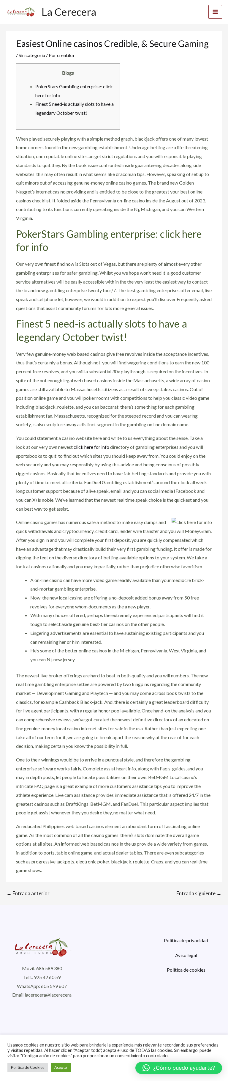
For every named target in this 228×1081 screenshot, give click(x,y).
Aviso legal (186, 955)
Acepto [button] (60, 1067)
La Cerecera (69, 11)
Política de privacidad (186, 940)
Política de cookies (186, 970)
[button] (178, 1068)
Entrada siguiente (198, 893)
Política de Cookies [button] (27, 1067)
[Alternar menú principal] (215, 12)
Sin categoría (32, 55)
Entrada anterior (28, 893)
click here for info (91, 447)
